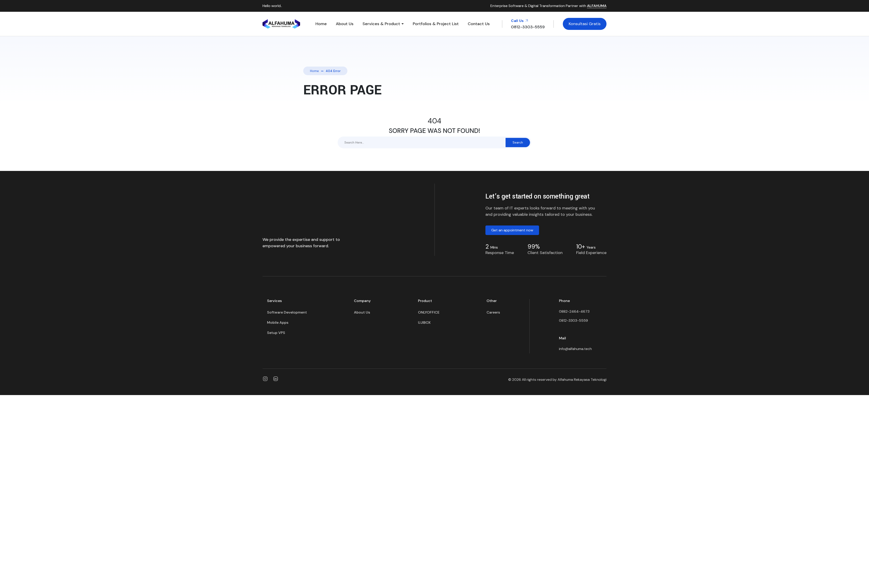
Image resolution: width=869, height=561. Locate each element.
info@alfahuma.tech (575, 348)
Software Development (287, 312)
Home (321, 23)
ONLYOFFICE (428, 312)
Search (518, 142)
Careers (493, 312)
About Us (344, 23)
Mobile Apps (277, 322)
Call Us (518, 21)
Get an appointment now (512, 230)
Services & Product (381, 23)
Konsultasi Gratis (585, 23)
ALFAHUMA (596, 6)
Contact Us (479, 23)
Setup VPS (276, 332)
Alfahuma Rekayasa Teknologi (582, 379)
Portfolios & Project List (436, 23)
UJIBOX (424, 322)
